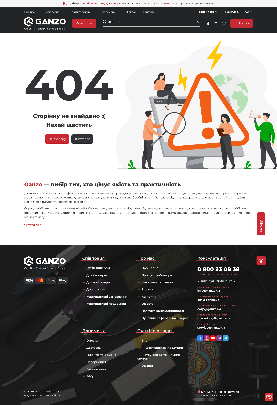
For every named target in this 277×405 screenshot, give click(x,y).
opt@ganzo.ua (208, 300)
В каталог (82, 139)
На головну (57, 139)
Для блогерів (96, 275)
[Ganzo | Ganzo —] (45, 23)
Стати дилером (98, 268)
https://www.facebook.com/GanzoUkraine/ (200, 338)
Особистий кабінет (208, 23)
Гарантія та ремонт (101, 354)
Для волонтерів (98, 282)
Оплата (92, 340)
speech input (198, 21)
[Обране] (224, 23)
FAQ (89, 376)
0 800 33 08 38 (207, 12)
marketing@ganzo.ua (213, 318)
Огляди (147, 365)
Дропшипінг (96, 289)
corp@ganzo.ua (209, 309)
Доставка (93, 347)
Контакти (149, 12)
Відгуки (131, 12)
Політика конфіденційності (163, 311)
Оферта (148, 303)
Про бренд (150, 268)
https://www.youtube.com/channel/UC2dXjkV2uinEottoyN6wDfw (213, 338)
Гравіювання (96, 369)
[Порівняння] (216, 23)
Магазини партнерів (157, 282)
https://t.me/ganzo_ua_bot (226, 338)
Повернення (96, 362)
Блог (145, 340)
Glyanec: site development (220, 392)
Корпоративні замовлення (107, 296)
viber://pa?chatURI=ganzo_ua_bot (219, 338)
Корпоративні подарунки (106, 303)
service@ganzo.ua (211, 327)
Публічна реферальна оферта (165, 318)
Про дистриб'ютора (157, 275)
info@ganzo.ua (208, 290)
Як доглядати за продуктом (163, 347)
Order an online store (216, 395)
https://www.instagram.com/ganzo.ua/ (206, 338)
